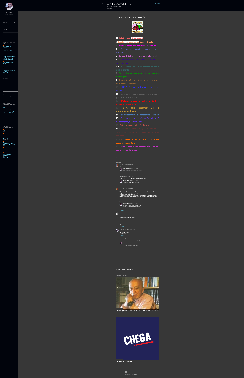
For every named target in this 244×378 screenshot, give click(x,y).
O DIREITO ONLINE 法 (7, 50)
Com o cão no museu (7, 149)
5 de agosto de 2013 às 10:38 (128, 164)
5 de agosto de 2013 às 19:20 (128, 188)
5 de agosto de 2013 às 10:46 (134, 168)
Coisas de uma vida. (7, 46)
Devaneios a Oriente (118, 3)
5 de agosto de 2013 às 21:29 (134, 203)
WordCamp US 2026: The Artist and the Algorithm (8, 59)
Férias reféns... (6, 47)
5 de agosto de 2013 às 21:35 (130, 229)
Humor (103, 23)
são (3, 134)
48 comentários (122, 363)
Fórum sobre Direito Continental (7, 52)
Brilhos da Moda (6, 118)
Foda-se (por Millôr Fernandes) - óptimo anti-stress (137, 311)
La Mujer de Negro (6, 69)
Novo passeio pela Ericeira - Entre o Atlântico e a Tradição (9, 65)
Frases (103, 21)
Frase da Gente (6, 155)
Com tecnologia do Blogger (132, 371)
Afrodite (121, 188)
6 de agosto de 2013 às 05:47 (128, 238)
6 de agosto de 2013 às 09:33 (134, 242)
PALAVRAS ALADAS (7, 116)
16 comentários (122, 313)
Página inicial (110, 8)
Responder (122, 173)
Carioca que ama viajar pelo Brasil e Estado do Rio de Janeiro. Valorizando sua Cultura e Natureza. (8, 113)
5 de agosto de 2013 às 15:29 (134, 180)
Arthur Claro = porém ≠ (7, 109)
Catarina (121, 164)
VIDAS (4, 107)
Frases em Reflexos (7, 154)
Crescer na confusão (124, 362)
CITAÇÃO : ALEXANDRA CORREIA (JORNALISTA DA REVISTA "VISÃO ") (8, 137)
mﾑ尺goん (121, 212)
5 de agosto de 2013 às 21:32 (129, 212)
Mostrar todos (6, 72)
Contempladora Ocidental (8, 130)
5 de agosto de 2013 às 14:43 (128, 176)
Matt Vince (135, 374)
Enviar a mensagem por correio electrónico (127, 156)
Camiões (103, 19)
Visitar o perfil (9, 16)
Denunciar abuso (6, 35)
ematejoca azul (6, 148)
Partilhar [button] (104, 14)
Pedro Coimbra (126, 168)
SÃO (3, 142)
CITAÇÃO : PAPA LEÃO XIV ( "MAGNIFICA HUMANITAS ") (9, 144)
